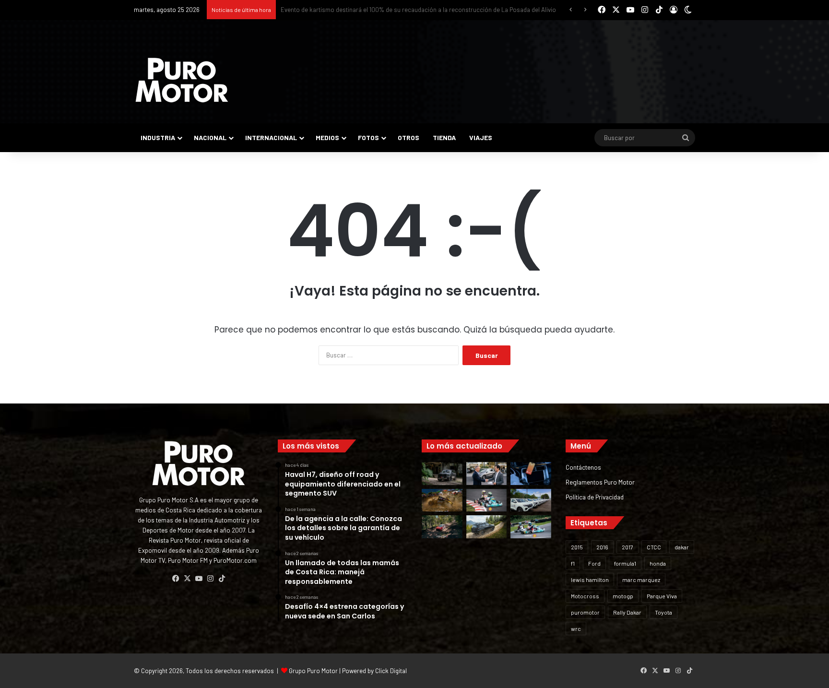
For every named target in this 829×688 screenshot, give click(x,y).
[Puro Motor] (182, 80)
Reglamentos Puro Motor (600, 482)
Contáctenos (583, 467)
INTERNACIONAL (271, 137)
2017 (627, 547)
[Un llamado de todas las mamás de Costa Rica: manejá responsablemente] (530, 473)
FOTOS (368, 137)
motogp (623, 596)
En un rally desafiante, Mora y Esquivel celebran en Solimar (361, 9)
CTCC (654, 547)
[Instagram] (210, 578)
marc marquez (641, 579)
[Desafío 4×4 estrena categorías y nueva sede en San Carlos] (442, 500)
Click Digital (391, 671)
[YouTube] (198, 578)
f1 (573, 563)
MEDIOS (327, 137)
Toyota (663, 612)
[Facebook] (175, 578)
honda (658, 563)
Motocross (585, 596)
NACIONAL (210, 137)
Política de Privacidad (595, 497)
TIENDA (444, 137)
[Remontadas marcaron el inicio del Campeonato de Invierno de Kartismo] (530, 526)
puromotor (585, 612)
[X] (187, 578)
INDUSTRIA (158, 137)
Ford (594, 563)
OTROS (408, 137)
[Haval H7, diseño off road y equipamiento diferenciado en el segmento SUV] (442, 473)
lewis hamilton (590, 579)
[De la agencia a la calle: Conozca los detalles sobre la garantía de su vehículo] (486, 473)
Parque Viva (662, 596)
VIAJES (480, 137)
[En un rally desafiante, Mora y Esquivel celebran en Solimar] (442, 526)
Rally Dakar (627, 612)
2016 (602, 547)
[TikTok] (221, 578)
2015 (577, 547)
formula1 (625, 563)
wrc (576, 628)
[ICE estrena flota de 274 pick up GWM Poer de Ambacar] (530, 500)
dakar (682, 547)
